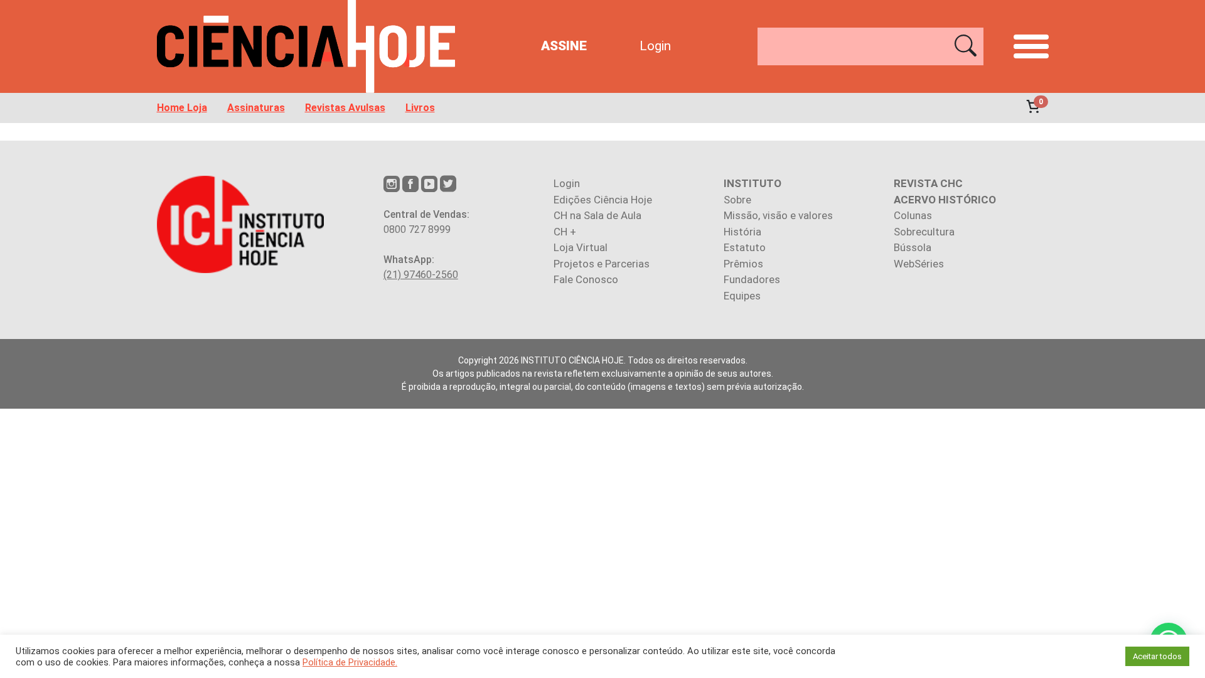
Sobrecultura (924, 231)
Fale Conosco (586, 279)
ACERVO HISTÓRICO (945, 199)
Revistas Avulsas (345, 108)
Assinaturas (256, 108)
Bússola (912, 247)
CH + (565, 231)
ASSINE (564, 45)
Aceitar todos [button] (1157, 656)
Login (655, 45)
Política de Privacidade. (350, 662)
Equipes (742, 295)
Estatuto (745, 247)
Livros (420, 108)
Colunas (913, 215)
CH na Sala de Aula (597, 215)
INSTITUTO (752, 183)
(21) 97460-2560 (420, 275)
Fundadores (752, 279)
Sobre (737, 199)
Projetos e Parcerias (602, 263)
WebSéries (919, 263)
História (742, 231)
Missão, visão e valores (778, 215)
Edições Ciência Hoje (603, 199)
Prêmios (743, 263)
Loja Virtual (581, 247)
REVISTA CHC (928, 183)
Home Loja (182, 108)
